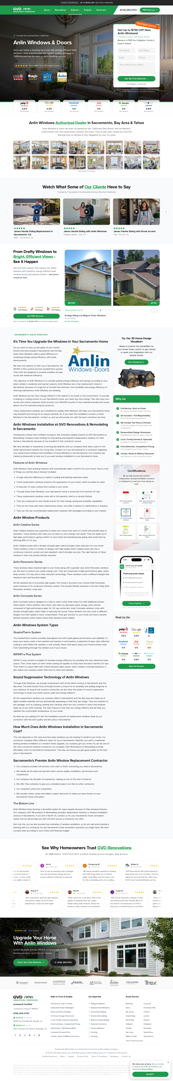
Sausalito (15, 1070)
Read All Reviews (136, 666)
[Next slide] (157, 310)
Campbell (121, 1065)
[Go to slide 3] (104, 310)
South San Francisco (33, 1070)
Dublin (23, 1067)
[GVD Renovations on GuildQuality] (30, 1035)
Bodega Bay (100, 1065)
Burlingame (107, 1065)
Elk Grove (130, 1012)
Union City (62, 1070)
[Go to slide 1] (100, 310)
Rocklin (129, 1028)
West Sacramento (83, 1070)
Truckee (57, 1070)
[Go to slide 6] (111, 310)
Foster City (75, 1067)
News (62, 1056)
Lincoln (146, 1016)
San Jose (129, 1032)
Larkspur (117, 1067)
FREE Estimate (148, 10)
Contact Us (126, 1056)
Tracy (53, 1070)
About (46, 10)
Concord (147, 1003)
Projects (87, 10)
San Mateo (126, 1069)
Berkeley (129, 1003)
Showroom (101, 10)
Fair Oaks (59, 1067)
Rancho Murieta (82, 1069)
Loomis (29, 1072)
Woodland (91, 1070)
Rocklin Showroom (49, 1056)
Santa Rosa (148, 1032)
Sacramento (149, 1036)
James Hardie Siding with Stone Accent (135, 231)
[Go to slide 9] (117, 310)
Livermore (127, 1067)
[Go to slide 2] (102, 310)
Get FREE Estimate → (36, 316)
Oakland (129, 1024)
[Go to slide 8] (115, 310)
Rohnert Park (102, 1069)
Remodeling (60, 10)
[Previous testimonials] (7, 211)
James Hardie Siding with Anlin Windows (85, 231)
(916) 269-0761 (64, 962)
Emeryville (54, 1067)
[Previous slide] (152, 310)
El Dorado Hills (149, 1008)
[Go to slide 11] (121, 310)
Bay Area (77, 1065)
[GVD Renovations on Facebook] (15, 1035)
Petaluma (147, 1024)
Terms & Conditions (99, 1056)
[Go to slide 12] (123, 310)
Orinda (40, 1069)
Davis (128, 1008)
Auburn (72, 1065)
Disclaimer (114, 1056)
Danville (15, 1067)
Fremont (81, 1067)
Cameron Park (115, 1065)
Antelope (67, 1065)
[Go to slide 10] (119, 310)
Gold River (86, 1067)
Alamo (58, 1065)
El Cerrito (33, 1067)
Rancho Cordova (72, 1069)
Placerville (51, 1069)
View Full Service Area (134, 1041)
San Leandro (120, 1069)
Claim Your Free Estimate (29, 962)
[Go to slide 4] (106, 310)
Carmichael (128, 1065)
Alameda (53, 1065)
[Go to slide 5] (109, 310)
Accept (150, 1074)
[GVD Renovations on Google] (20, 1035)
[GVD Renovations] (24, 10)
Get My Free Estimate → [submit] (136, 78)
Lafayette (112, 1067)
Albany (62, 1065)
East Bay (28, 1067)
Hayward (107, 1067)
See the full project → (73, 321)
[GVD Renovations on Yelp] (34, 1035)
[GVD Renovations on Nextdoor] (39, 1035)
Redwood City (90, 1069)
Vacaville (68, 1070)
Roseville (147, 1028)
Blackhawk (93, 1065)
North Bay (130, 1020)
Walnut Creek (131, 1036)
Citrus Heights (123, 1070)
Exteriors (75, 10)
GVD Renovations (60, 1053)
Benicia (83, 1065)
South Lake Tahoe (23, 1070)
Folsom (147, 1012)
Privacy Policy (82, 1056)
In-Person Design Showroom (62, 1016)
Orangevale (35, 1069)
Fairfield (65, 1067)
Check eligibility (135, 603)
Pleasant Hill (58, 1069)
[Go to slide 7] (113, 310)
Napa (14, 1069)
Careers (71, 1056)
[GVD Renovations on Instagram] (25, 1035)
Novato (147, 1020)
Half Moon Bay (100, 1067)
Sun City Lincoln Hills (45, 1070)
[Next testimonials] (166, 211)
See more (135, 543)
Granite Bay (130, 1016)
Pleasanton (65, 1069)
